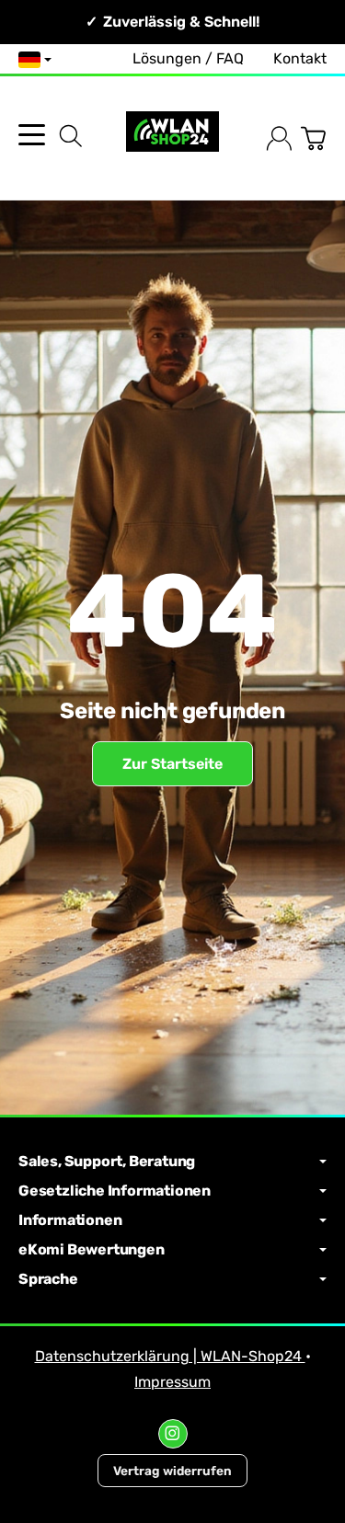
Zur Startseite (172, 764)
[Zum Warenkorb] (313, 138)
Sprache (48, 1279)
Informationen (69, 1220)
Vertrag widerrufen (172, 1470)
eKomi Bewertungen (91, 1249)
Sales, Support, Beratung (106, 1161)
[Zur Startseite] (172, 138)
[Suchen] (71, 136)
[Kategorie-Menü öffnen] (31, 134)
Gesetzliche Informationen (114, 1191)
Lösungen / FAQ (188, 58)
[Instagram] (173, 1434)
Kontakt (300, 58)
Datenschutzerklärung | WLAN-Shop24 (170, 1356)
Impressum (172, 1382)
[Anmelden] (279, 138)
